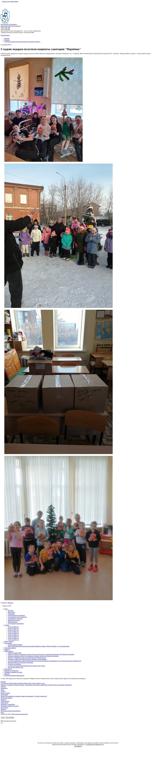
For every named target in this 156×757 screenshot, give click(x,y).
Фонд (2, 690)
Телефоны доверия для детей (10, 706)
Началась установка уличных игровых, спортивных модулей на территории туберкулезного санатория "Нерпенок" (36, 685)
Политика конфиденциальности (10, 711)
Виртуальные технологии (20, 714)
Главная (3, 681)
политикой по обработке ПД (95, 744)
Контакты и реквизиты (8, 704)
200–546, (7, 27)
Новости (10, 603)
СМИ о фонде (5, 701)
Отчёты (3, 691)
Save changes (10, 717)
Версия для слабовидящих (10, 1)
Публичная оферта (6, 698)
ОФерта (3, 686)
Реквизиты (4, 688)
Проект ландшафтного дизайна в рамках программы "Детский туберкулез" (24, 696)
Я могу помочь (5, 693)
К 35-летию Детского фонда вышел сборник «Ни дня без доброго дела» (23, 683)
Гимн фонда (4, 703)
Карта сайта (4, 707)
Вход (2, 712)
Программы (4, 694)
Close (2, 717)
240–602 (7, 29)
